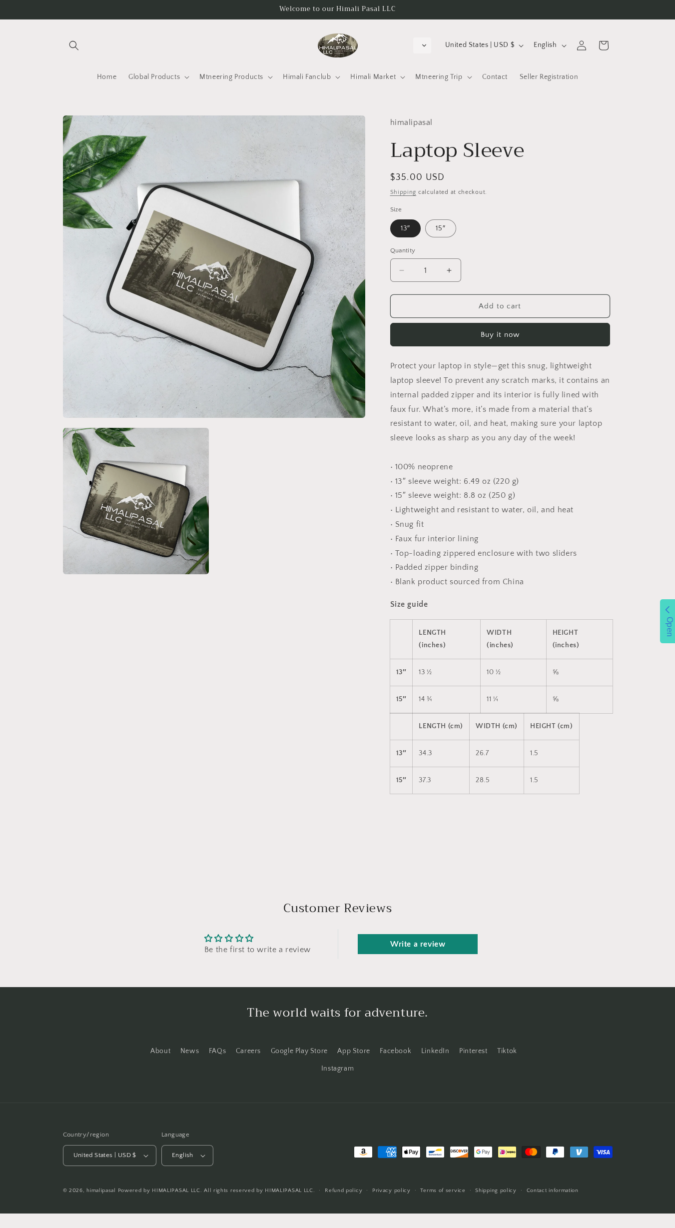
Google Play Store (299, 1051)
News (189, 1051)
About (160, 1051)
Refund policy (343, 1191)
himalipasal (101, 1191)
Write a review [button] (417, 944)
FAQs (217, 1051)
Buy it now (500, 334)
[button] (74, 45)
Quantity (403, 250)
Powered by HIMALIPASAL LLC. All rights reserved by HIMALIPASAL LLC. (216, 1191)
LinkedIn (435, 1051)
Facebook (395, 1051)
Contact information (553, 1191)
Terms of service (442, 1191)
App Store (353, 1051)
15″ (441, 228)
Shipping (403, 192)
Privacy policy (391, 1191)
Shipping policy (496, 1191)
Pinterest (473, 1051)
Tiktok (507, 1051)
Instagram (337, 1069)
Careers (248, 1051)
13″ (405, 228)
